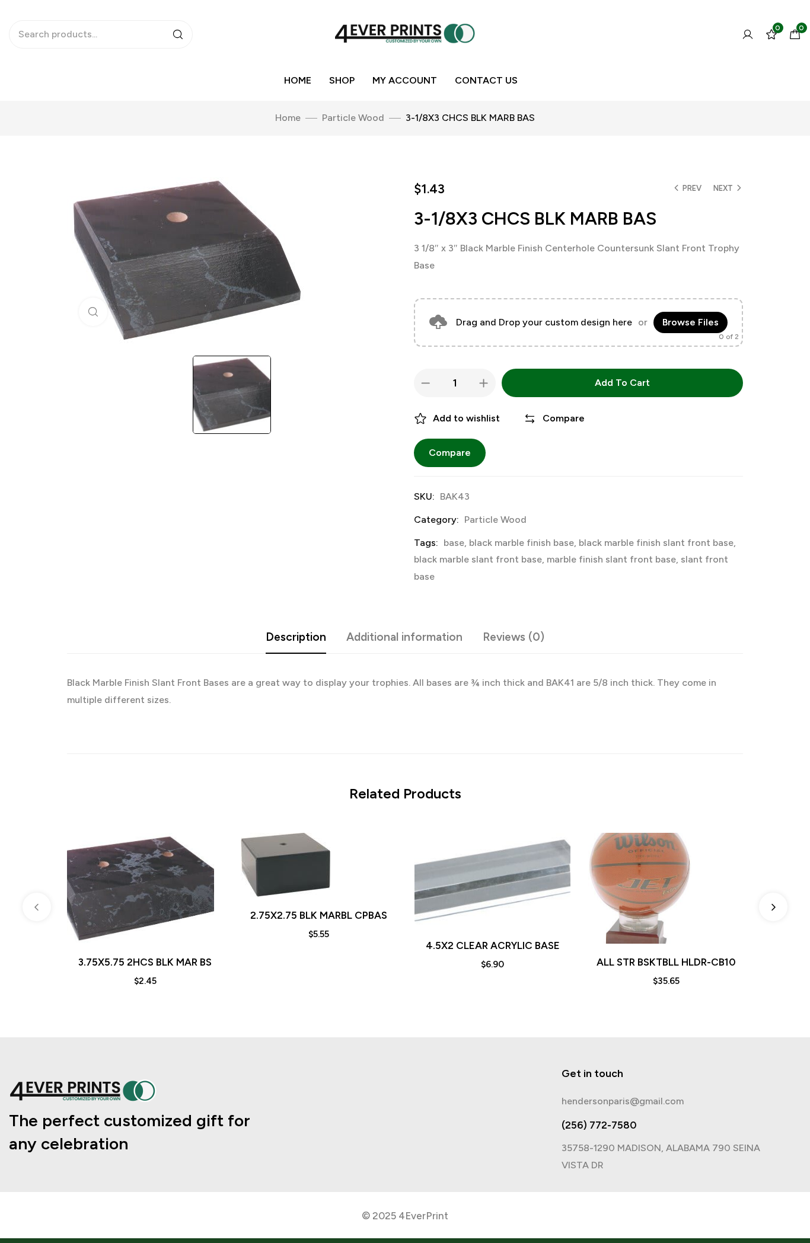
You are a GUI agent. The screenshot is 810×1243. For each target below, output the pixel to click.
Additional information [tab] (404, 637)
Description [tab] (296, 637)
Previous (37, 907)
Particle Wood (353, 117)
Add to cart (622, 382)
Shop (342, 80)
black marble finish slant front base (656, 542)
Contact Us (486, 80)
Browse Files (690, 322)
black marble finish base (521, 542)
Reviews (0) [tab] (513, 637)
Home (297, 80)
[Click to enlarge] (93, 312)
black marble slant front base (478, 559)
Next (723, 188)
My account (404, 80)
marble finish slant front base (611, 559)
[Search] (178, 34)
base (454, 542)
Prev (692, 188)
